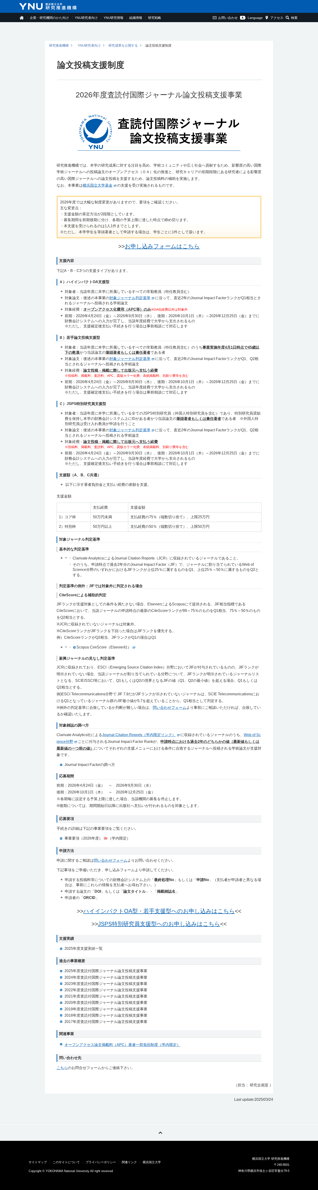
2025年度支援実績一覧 (83, 948)
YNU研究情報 (113, 18)
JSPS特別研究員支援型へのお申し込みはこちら (159, 924)
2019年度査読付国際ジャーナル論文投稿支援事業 (105, 1009)
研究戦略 (154, 18)
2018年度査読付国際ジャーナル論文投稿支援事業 (105, 1015)
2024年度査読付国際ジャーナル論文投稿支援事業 (105, 977)
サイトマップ (38, 1162)
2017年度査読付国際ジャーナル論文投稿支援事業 (105, 1022)
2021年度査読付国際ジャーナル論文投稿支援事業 (105, 996)
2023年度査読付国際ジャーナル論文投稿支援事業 (105, 984)
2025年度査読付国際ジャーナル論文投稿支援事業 (105, 971)
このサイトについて (66, 1162)
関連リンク (129, 1162)
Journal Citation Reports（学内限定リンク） (139, 735)
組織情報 (135, 18)
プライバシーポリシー (101, 1162)
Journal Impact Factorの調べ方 (89, 765)
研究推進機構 (59, 45)
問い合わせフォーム (169, 708)
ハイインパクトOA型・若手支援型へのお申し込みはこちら (159, 911)
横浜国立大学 (152, 1162)
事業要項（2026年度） (83, 838)
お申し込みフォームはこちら (162, 246)
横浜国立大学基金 (97, 185)
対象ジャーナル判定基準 (129, 298)
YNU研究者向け (86, 18)
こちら (62, 1068)
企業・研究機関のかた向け (49, 18)
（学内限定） (122, 1045)
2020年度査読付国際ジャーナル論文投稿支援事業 (105, 1003)
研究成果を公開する (123, 45)
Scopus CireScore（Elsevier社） (103, 647)
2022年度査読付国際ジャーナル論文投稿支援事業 (105, 990)
